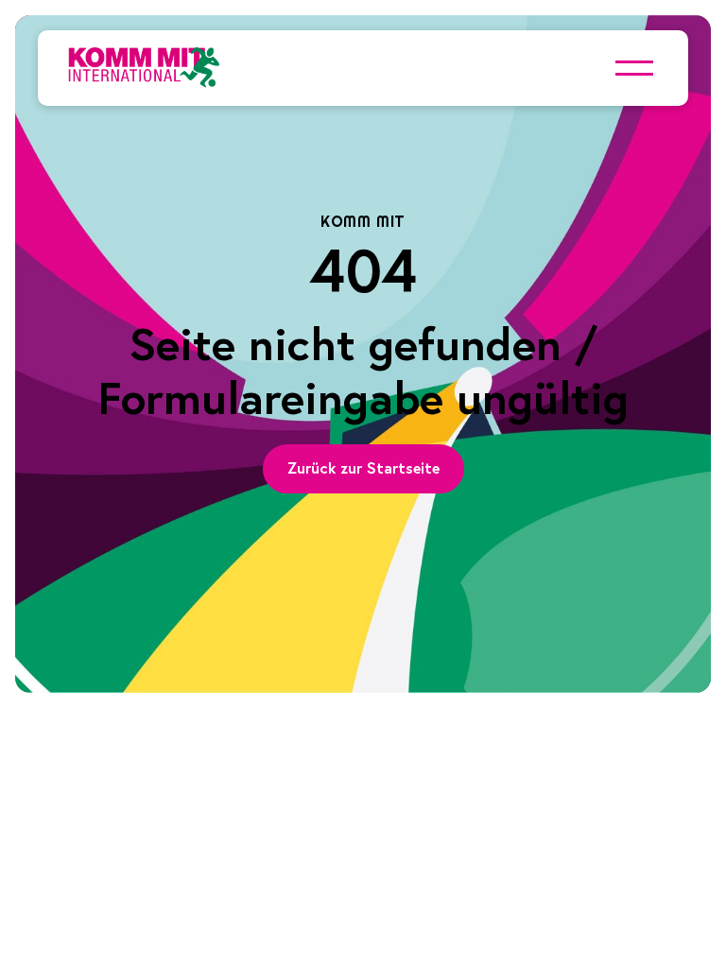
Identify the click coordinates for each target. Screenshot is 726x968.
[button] (634, 68)
